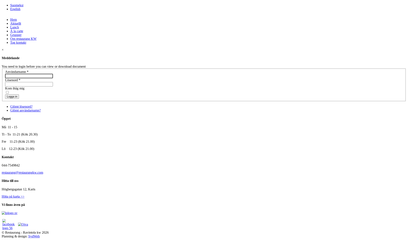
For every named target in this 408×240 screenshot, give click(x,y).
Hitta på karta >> (13, 196)
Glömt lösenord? (21, 106)
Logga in (12, 96)
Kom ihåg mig (14, 88)
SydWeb (34, 236)
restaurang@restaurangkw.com (22, 172)
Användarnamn (16, 72)
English (15, 9)
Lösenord (12, 80)
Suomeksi (16, 5)
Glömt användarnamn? (25, 110)
